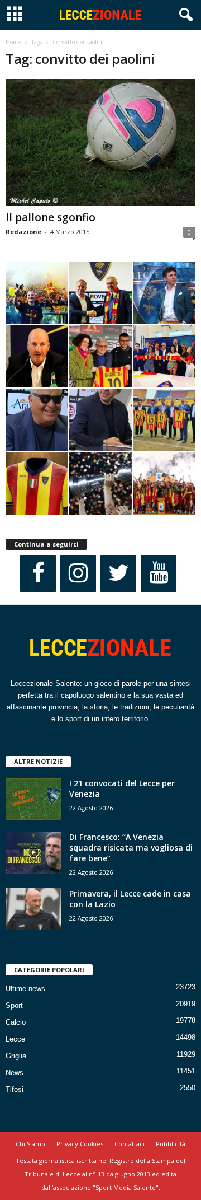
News (14, 1072)
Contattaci (129, 1144)
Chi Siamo (30, 1144)
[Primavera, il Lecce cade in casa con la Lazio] (33, 909)
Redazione (23, 231)
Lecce (15, 1039)
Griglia (16, 1056)
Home (13, 42)
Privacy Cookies (79, 1144)
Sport (14, 1005)
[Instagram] (78, 573)
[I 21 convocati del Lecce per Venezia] (33, 799)
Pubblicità (170, 1144)
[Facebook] (38, 573)
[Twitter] (118, 573)
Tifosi (14, 1089)
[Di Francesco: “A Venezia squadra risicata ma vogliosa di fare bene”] (33, 853)
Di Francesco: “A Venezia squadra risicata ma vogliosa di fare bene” (131, 847)
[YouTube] (158, 573)
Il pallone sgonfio (50, 217)
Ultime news (25, 988)
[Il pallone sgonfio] (100, 142)
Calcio (16, 1022)
